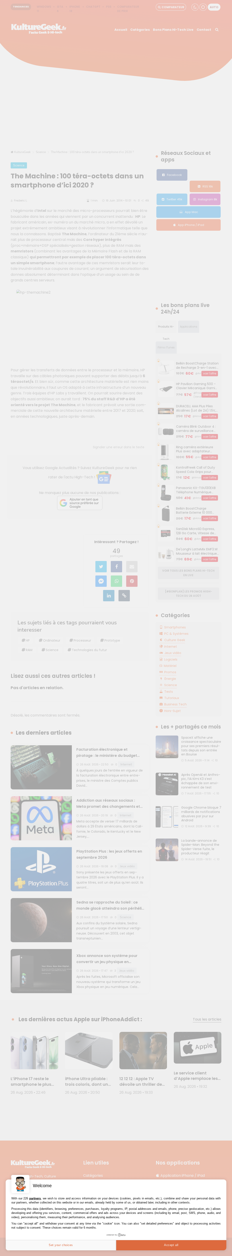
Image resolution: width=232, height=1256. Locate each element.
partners (35, 1198)
